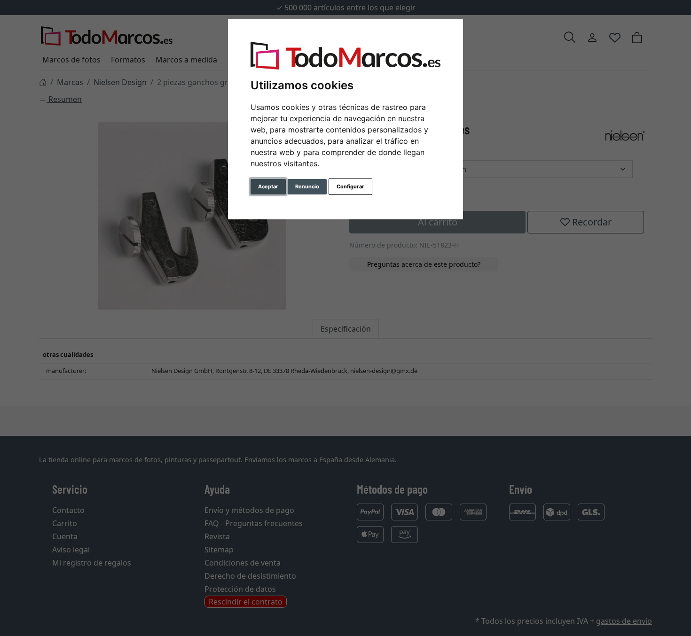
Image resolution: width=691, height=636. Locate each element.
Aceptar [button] (268, 186)
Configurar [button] (350, 186)
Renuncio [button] (307, 186)
